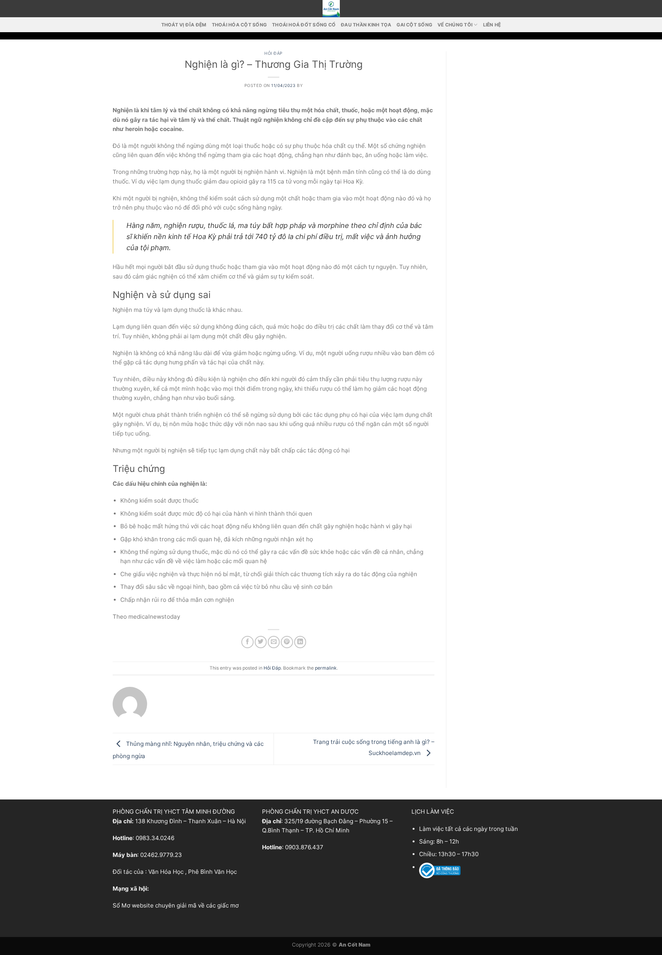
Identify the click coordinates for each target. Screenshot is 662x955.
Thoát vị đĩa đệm (183, 25)
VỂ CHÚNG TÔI (455, 25)
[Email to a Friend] (274, 642)
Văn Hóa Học (166, 871)
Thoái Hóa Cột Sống (239, 25)
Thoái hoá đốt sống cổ (304, 25)
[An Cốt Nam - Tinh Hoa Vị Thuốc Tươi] (331, 8)
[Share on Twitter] (261, 642)
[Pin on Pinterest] (287, 642)
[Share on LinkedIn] (300, 642)
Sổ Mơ (121, 905)
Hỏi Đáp (273, 53)
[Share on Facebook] (247, 642)
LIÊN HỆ (492, 25)
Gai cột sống (414, 25)
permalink (326, 668)
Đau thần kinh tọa (366, 25)
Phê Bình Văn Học (212, 871)
